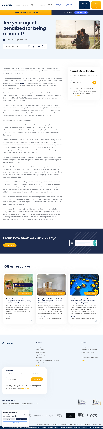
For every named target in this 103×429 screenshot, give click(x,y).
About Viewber (32, 5)
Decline (9, 419)
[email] (29, 46)
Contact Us (50, 5)
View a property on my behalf (90, 357)
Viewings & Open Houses (88, 347)
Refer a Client (58, 5)
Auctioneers (39, 357)
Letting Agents (40, 349)
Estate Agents (39, 347)
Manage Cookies (15, 422)
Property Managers (41, 355)
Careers (70, 424)
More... (38, 365)
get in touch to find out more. (42, 219)
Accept (21, 419)
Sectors (25, 5)
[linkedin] (38, 46)
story (22, 83)
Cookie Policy (87, 424)
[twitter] (43, 46)
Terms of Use (97, 424)
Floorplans (84, 355)
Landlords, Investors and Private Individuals (47, 360)
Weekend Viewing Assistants (89, 349)
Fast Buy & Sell (40, 363)
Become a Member (69, 5)
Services (18, 5)
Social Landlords (40, 352)
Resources (43, 5)
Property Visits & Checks (88, 352)
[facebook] (34, 46)
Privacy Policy (77, 95)
